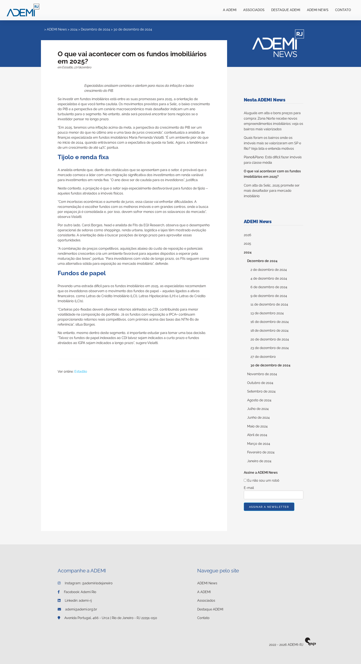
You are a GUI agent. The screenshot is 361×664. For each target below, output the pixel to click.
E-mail (249, 488)
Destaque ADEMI (285, 10)
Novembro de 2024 (262, 374)
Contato (343, 10)
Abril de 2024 (257, 435)
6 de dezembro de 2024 (268, 287)
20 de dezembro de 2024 (269, 339)
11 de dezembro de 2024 (269, 304)
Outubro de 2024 (260, 383)
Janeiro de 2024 (259, 461)
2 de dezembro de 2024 (268, 270)
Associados (253, 10)
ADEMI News (317, 10)
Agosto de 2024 (259, 400)
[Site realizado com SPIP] (310, 644)
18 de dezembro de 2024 (269, 331)
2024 (74, 29)
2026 (247, 235)
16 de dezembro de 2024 (269, 322)
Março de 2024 (258, 444)
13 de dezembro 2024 (267, 313)
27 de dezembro (263, 357)
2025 (247, 244)
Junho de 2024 (258, 418)
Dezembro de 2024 (95, 29)
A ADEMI (229, 10)
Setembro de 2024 (261, 391)
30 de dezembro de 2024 (132, 29)
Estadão (80, 372)
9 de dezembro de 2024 (268, 296)
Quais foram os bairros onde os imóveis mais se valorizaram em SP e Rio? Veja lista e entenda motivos (272, 143)
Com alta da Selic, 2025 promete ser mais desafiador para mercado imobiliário (272, 190)
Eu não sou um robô (263, 480)
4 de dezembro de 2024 (268, 278)
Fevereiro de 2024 (261, 452)
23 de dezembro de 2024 (269, 348)
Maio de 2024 (257, 426)
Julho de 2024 (258, 409)
